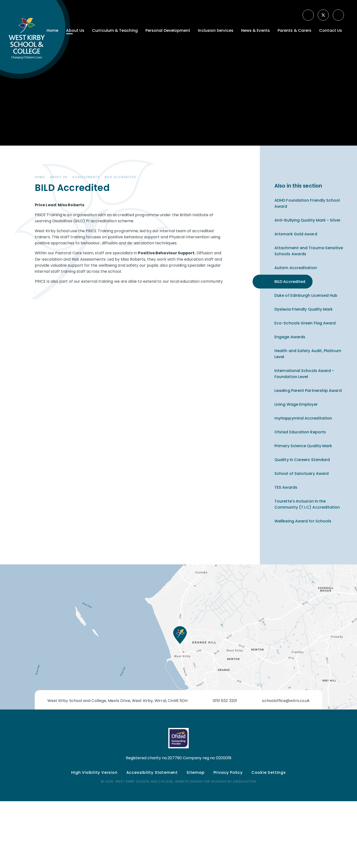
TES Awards (285, 487)
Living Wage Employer (296, 404)
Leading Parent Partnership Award (308, 390)
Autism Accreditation (295, 268)
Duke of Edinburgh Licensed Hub (305, 295)
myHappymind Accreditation (303, 418)
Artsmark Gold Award (295, 234)
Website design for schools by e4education (215, 781)
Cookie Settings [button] (268, 772)
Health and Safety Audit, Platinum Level (307, 354)
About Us (59, 177)
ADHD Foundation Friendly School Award (307, 203)
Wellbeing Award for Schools (302, 521)
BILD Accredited (120, 177)
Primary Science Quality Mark (303, 446)
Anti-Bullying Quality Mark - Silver (307, 220)
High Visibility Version (94, 772)
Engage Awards (289, 337)
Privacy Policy (228, 772)
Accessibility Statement (152, 772)
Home (40, 177)
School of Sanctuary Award (301, 473)
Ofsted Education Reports (300, 432)
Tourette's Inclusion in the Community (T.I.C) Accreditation (307, 504)
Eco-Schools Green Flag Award (305, 323)
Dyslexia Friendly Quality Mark (303, 309)
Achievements (86, 177)
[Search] (338, 15)
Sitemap (196, 772)
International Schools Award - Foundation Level (304, 374)
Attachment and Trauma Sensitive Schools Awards (308, 251)
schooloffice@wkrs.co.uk (286, 700)
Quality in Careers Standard (302, 459)
